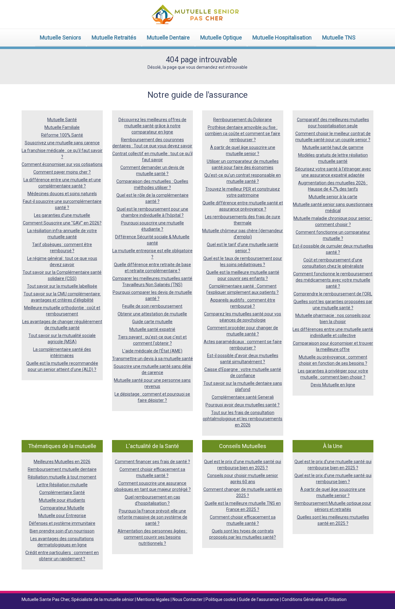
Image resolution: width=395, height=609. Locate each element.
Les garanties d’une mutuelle (62, 215)
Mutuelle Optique (221, 37)
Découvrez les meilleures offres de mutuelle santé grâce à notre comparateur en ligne (152, 125)
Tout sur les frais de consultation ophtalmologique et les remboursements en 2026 (242, 418)
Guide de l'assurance (259, 599)
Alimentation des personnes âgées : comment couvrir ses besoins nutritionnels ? (152, 537)
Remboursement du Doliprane (242, 119)
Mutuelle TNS (339, 37)
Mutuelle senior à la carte (333, 196)
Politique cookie (221, 599)
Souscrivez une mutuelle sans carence (62, 142)
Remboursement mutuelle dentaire (62, 469)
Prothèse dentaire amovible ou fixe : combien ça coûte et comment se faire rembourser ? (242, 133)
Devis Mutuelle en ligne (333, 384)
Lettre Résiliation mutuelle (62, 484)
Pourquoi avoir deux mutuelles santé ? (243, 404)
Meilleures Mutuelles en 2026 (62, 461)
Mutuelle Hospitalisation (282, 37)
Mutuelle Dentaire (168, 37)
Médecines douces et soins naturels (62, 193)
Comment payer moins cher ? (62, 172)
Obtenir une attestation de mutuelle (152, 313)
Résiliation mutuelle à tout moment (62, 477)
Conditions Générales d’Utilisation (314, 599)
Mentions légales (154, 599)
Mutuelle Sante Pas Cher (45, 599)
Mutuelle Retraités (114, 37)
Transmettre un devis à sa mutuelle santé (152, 358)
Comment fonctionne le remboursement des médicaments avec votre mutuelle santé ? (332, 280)
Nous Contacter (188, 599)
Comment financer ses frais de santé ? (152, 461)
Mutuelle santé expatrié (152, 329)
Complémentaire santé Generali (243, 397)
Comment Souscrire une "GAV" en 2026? (62, 222)
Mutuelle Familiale (62, 127)
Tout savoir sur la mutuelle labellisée (62, 286)
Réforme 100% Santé (62, 135)
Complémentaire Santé (62, 492)
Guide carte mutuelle (152, 321)
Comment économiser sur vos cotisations (62, 164)
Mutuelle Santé (62, 119)
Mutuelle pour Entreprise (62, 515)
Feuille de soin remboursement (152, 306)
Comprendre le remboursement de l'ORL (332, 293)
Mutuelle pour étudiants (62, 500)
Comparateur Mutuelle (62, 507)
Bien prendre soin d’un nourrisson (62, 531)
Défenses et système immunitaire (62, 523)
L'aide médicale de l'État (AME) (152, 350)
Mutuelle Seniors (60, 37)
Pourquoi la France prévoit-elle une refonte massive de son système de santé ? (152, 517)
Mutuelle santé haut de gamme (333, 147)
